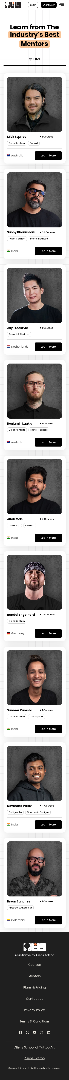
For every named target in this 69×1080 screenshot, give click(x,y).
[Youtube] (34, 1032)
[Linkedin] (48, 1032)
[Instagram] (41, 1032)
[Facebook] (20, 1032)
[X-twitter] (27, 1032)
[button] (61, 4)
